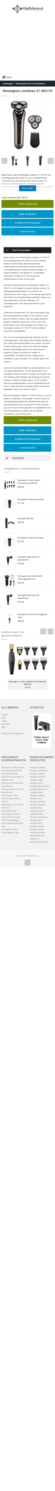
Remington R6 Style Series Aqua (31, 499)
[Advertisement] (27, 45)
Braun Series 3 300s (9, 795)
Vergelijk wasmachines (39, 842)
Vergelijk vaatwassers (38, 771)
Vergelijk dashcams (37, 777)
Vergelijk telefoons (37, 836)
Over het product (21, 250)
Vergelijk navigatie (37, 795)
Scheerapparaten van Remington (30, 84)
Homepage (8, 84)
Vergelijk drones (36, 783)
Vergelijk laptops (36, 792)
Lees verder (27, 188)
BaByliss (4, 715)
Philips (4, 721)
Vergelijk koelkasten (38, 768)
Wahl (3, 727)
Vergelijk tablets (36, 820)
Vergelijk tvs (34, 839)
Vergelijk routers (36, 799)
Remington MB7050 (26, 519)
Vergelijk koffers (36, 808)
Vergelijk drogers (36, 780)
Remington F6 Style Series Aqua (31, 538)
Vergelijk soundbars (37, 802)
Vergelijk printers (36, 814)
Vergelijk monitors (37, 829)
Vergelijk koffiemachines (39, 786)
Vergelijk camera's (37, 811)
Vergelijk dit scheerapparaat (27, 223)
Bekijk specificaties (27, 214)
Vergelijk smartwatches (39, 817)
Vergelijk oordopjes (37, 833)
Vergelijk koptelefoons (38, 789)
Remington (5, 724)
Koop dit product (27, 231)
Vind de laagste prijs (27, 204)
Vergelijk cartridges (37, 774)
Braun (3, 718)
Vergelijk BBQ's (36, 823)
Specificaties (18, 458)
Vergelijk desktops (37, 826)
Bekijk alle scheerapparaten (12, 733)
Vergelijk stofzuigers (38, 805)
